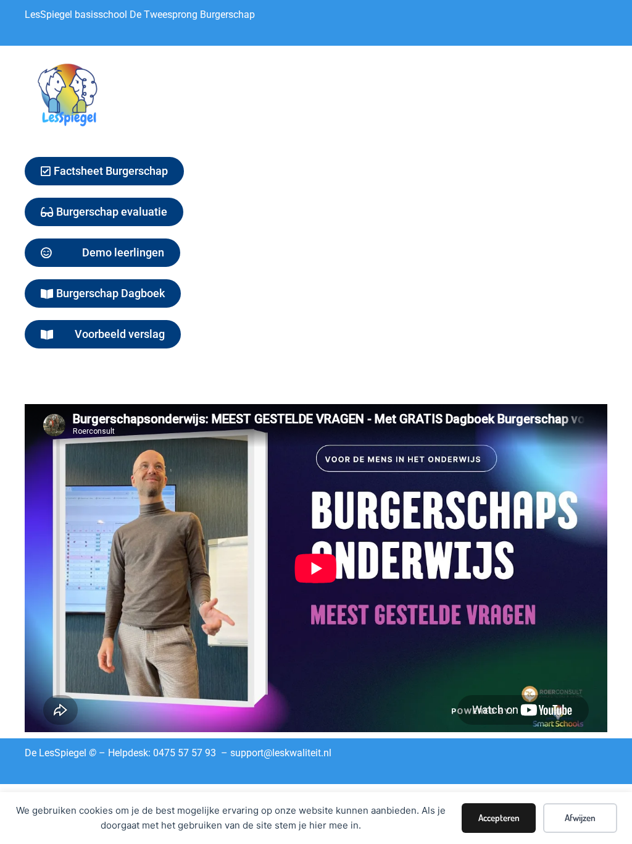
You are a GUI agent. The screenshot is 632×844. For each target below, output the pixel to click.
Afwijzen (580, 818)
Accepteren (499, 818)
